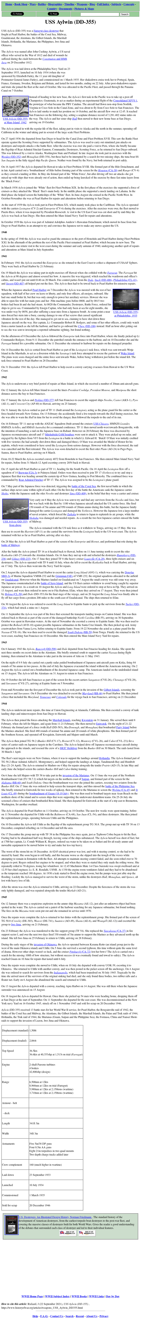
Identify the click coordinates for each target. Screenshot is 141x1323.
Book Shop (20, 4)
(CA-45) (125, 790)
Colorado (61, 697)
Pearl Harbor (39, 290)
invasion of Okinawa (45, 944)
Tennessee (45, 697)
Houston (103, 170)
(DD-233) (25, 558)
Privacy (104, 1316)
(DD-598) (51, 649)
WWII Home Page (32, 1296)
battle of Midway (10, 545)
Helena (9, 594)
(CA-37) (122, 930)
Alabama (6, 782)
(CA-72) (86, 951)
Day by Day (113, 1296)
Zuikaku (71, 514)
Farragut (112, 272)
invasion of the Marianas (76, 775)
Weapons (82, 4)
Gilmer (16, 558)
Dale (90, 280)
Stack (98, 280)
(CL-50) (18, 594)
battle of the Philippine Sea (119, 786)
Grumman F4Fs (64, 576)
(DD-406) (106, 280)
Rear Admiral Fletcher (31, 479)
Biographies (55, 4)
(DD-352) (15, 156)
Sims (72, 493)
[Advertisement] (105, 50)
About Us (91, 1316)
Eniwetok (101, 723)
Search (70, 1316)
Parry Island (122, 727)
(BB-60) (17, 782)
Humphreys (123, 555)
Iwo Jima (16, 924)
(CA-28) (100, 558)
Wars (33, 4)
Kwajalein (87, 720)
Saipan (85, 779)
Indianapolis (60, 972)
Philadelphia (120, 280)
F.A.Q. (44, 1316)
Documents (65, 9)
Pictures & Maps (84, 9)
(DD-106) (90, 326)
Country (52, 9)
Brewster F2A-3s (27, 472)
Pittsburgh (75, 951)
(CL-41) (132, 280)
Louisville (89, 558)
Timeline (69, 4)
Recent (80, 1316)
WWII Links (96, 1296)
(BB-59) (87, 632)
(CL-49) (12, 793)
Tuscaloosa (110, 930)
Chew (81, 326)
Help (35, 1316)
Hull (74, 118)
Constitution (49, 58)
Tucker (130, 604)
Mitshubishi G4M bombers (59, 434)
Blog (92, 4)
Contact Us (56, 1316)
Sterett (10, 283)
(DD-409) (80, 493)
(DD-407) (19, 283)
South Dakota (75, 632)
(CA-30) (112, 170)
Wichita (116, 790)
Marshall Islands (61, 720)
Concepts (128, 4)
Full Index (103, 4)
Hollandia (104, 758)
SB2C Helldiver (68, 748)
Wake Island (127, 353)
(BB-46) (92, 693)
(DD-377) (49, 400)
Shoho (4, 493)
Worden (5, 156)
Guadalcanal (11, 579)
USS (101, 423)
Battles (42, 4)
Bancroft (41, 649)
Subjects (116, 4)
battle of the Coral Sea (84, 486)
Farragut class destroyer (46, 30)
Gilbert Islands (112, 689)
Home (8, 4)
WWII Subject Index (57, 1296)
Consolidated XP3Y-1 (125, 100)
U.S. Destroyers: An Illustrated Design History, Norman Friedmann (55, 1217)
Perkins (39, 400)
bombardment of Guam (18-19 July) (49, 793)
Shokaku (34, 518)
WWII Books (79, 1296)
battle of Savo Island (52, 583)
